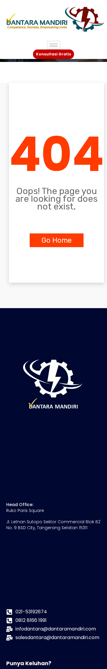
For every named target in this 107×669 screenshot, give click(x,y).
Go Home (57, 240)
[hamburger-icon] (53, 45)
